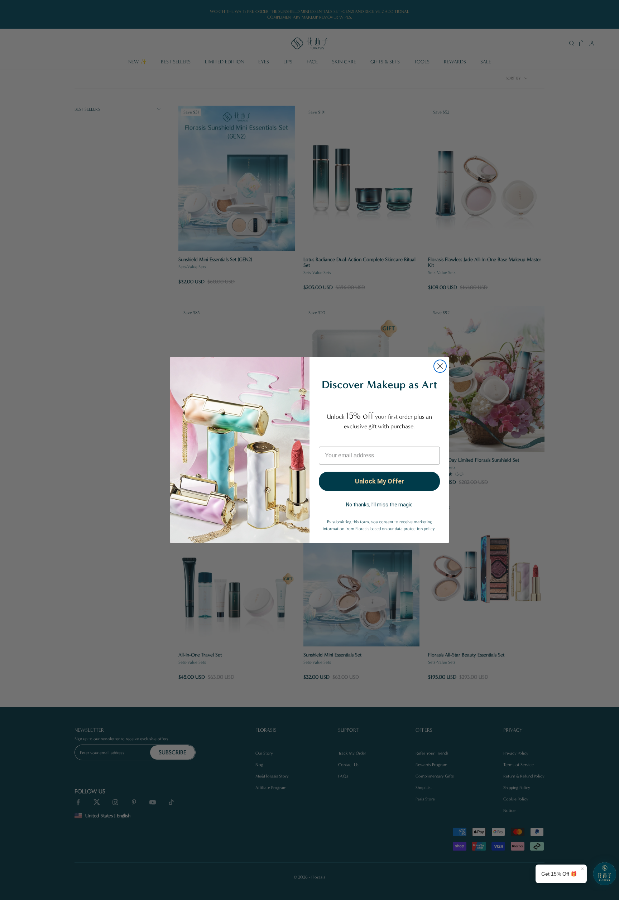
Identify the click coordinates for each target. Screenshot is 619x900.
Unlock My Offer (379, 481)
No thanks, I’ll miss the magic (379, 504)
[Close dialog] (440, 366)
